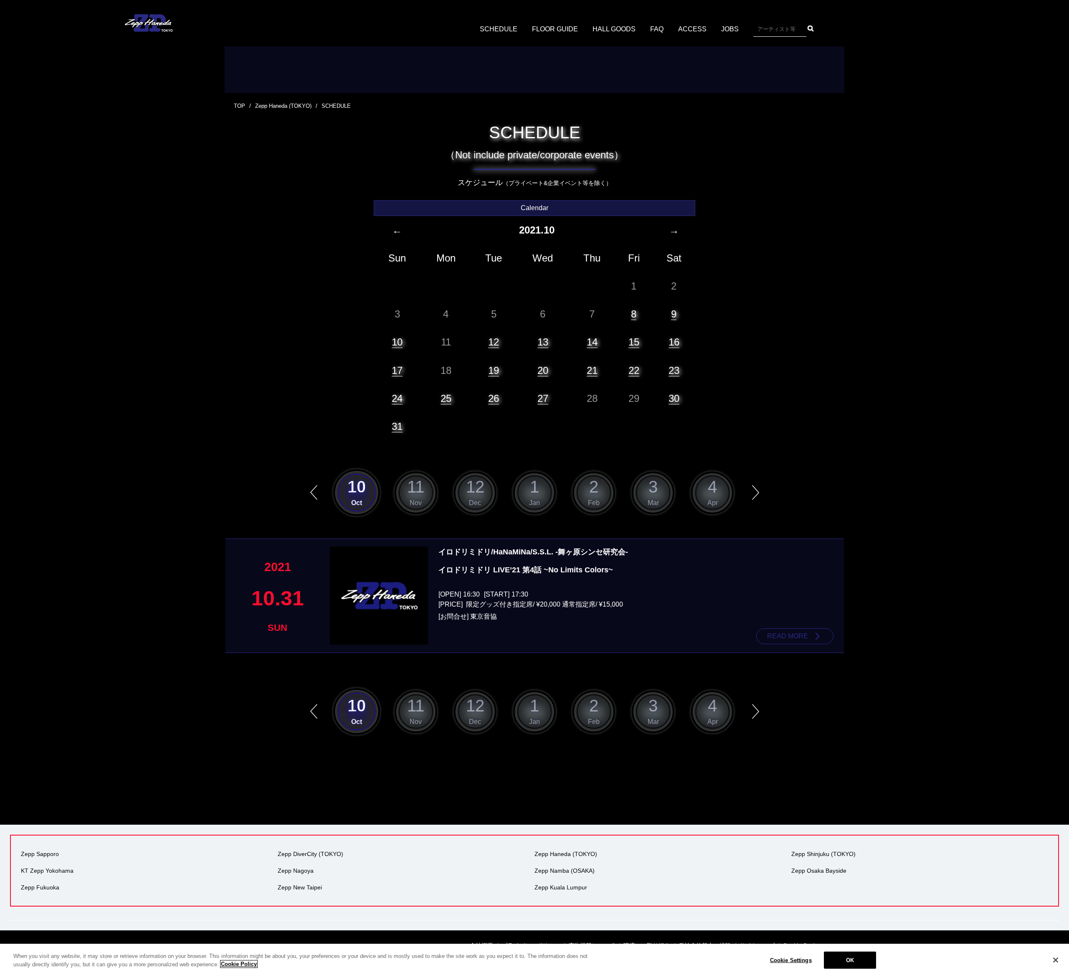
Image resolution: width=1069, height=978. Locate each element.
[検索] (811, 28)
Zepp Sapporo (40, 854)
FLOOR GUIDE (555, 29)
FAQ (657, 29)
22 (633, 370)
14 (592, 342)
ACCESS (692, 29)
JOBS (730, 29)
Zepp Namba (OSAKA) (564, 870)
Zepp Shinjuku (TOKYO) (823, 854)
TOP (239, 106)
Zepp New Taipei (300, 887)
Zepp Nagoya (296, 870)
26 (493, 398)
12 (493, 342)
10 (397, 342)
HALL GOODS (614, 29)
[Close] (1055, 960)
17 (397, 370)
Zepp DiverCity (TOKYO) (310, 854)
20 (542, 370)
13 (542, 342)
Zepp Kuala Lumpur (560, 887)
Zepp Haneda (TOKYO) (283, 106)
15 (633, 342)
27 (542, 398)
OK (850, 960)
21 (592, 370)
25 (446, 398)
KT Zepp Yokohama (47, 870)
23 (674, 370)
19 (493, 370)
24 (397, 398)
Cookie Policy (239, 964)
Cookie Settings (791, 960)
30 (674, 398)
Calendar (534, 207)
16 (674, 342)
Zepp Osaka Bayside (818, 870)
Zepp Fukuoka (40, 887)
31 (397, 426)
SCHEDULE (498, 29)
